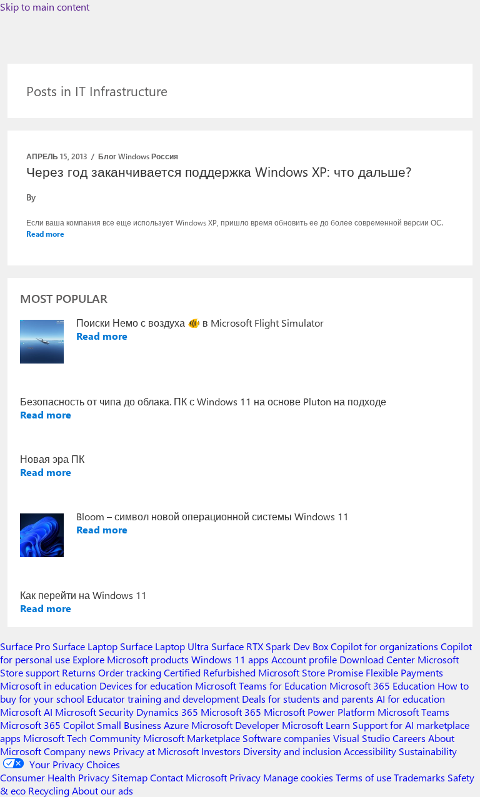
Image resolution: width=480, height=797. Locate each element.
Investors (221, 751)
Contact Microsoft (188, 777)
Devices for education (145, 685)
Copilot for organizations (384, 646)
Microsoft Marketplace (191, 738)
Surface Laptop (85, 646)
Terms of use (363, 777)
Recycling (48, 790)
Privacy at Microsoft (156, 751)
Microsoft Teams (413, 711)
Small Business (129, 724)
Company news (77, 751)
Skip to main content (44, 6)
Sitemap (130, 777)
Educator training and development (163, 698)
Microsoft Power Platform (319, 711)
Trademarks (419, 777)
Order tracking (129, 672)
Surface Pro (25, 646)
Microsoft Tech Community (82, 738)
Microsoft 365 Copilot (47, 724)
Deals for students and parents (308, 698)
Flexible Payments (404, 672)
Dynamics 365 (167, 711)
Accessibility (370, 751)
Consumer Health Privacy (54, 777)
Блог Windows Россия (138, 156)
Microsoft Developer (235, 724)
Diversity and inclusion (292, 751)
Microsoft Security (94, 711)
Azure (176, 724)
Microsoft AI (26, 711)
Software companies (286, 738)
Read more (45, 234)
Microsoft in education (48, 685)
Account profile (304, 659)
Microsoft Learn (316, 724)
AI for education (410, 698)
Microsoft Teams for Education (261, 685)
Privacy (246, 777)
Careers (409, 738)
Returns (79, 672)
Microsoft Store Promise (310, 672)
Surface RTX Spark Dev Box (269, 646)
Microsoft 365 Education (382, 685)
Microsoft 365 (231, 711)
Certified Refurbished (210, 672)
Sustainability (428, 751)
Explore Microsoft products (130, 659)
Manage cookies (298, 777)
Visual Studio (361, 738)
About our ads (102, 790)
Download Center (377, 659)
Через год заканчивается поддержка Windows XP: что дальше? (218, 171)
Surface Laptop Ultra (164, 646)
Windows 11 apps (230, 659)
